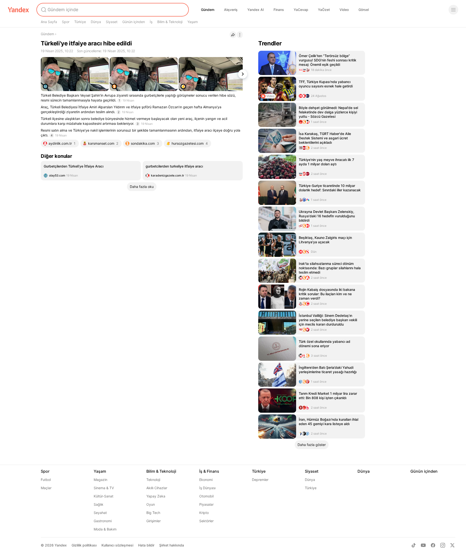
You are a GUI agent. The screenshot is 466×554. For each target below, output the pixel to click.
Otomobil (206, 496)
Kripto (204, 513)
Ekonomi (206, 480)
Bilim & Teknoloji (170, 22)
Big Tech (153, 513)
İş (151, 22)
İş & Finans (209, 471)
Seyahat (100, 513)
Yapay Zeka (155, 496)
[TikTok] (413, 545)
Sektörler (206, 521)
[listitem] (91, 170)
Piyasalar (206, 504)
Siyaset (111, 22)
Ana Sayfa (49, 22)
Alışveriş (231, 10)
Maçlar (46, 488)
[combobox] (112, 9)
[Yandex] (18, 10)
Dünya (96, 22)
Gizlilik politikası (84, 545)
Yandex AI (255, 10)
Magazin (100, 480)
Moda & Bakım (105, 529)
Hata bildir (146, 545)
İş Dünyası (207, 488)
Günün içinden (133, 22)
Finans (279, 10)
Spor (65, 22)
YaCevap (301, 10)
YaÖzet (324, 10)
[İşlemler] (240, 34)
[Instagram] (442, 545)
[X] (452, 545)
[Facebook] (433, 545)
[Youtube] (423, 545)
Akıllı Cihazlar (156, 488)
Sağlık (98, 504)
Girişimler (153, 521)
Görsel (363, 10)
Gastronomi (103, 521)
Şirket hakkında (171, 545)
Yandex (61, 545)
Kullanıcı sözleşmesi (117, 545)
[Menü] (453, 10)
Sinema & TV (104, 488)
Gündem (207, 10)
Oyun (150, 504)
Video (344, 10)
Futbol (46, 480)
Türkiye (80, 22)
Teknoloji (153, 480)
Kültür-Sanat (103, 496)
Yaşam (192, 22)
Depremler (260, 480)
